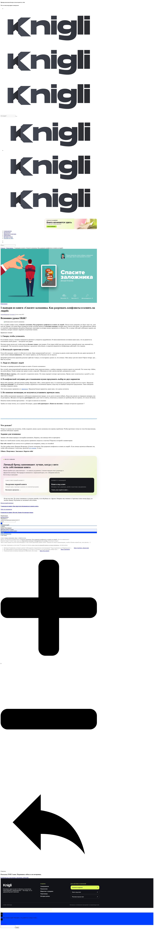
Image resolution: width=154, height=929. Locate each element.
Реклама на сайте (8, 238)
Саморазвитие (8, 231)
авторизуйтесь (5, 517)
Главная (3, 248)
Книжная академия (85, 887)
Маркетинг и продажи (10, 234)
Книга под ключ (85, 892)
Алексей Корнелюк (5, 314)
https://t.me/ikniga (65, 549)
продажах (25, 389)
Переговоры (7, 235)
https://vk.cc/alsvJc (44, 550)
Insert (17, 927)
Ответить (3, 924)
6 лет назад (12, 314)
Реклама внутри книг (85, 896)
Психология (7, 232)
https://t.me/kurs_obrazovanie (81, 548)
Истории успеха (8, 237)
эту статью (32, 448)
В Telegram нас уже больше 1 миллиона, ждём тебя (14, 877)
